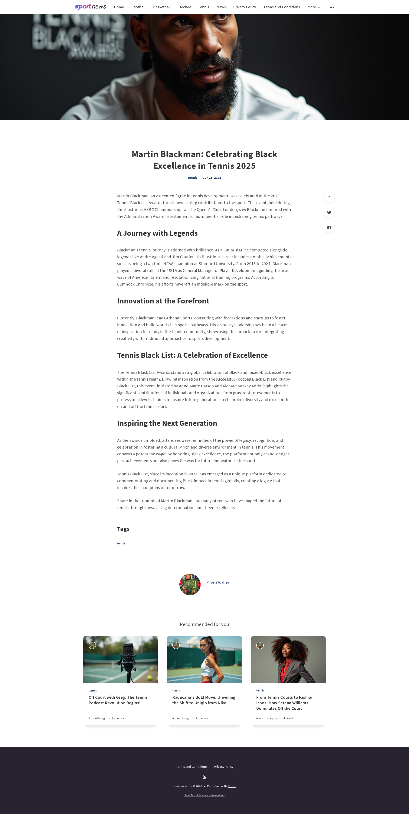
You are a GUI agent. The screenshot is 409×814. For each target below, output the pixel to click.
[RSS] (204, 777)
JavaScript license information (204, 795)
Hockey (185, 6)
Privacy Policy (244, 6)
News (221, 6)
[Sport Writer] (190, 584)
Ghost (232, 786)
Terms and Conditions (282, 6)
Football (138, 6)
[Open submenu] (331, 7)
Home (119, 6)
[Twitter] (329, 212)
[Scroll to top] (329, 197)
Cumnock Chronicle (135, 284)
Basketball (162, 6)
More (312, 7)
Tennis (203, 6)
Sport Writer (218, 582)
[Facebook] (329, 227)
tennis (192, 177)
